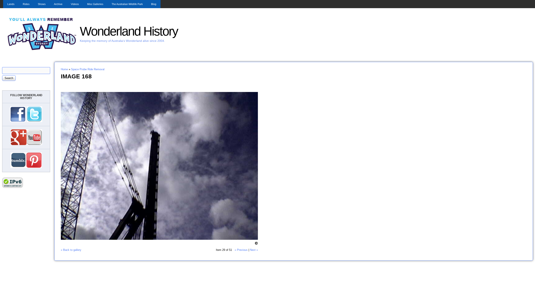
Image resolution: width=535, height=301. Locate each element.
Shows (42, 4)
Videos (75, 4)
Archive (58, 4)
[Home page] (42, 49)
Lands (10, 4)
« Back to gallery (71, 249)
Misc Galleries (95, 4)
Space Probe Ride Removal (87, 69)
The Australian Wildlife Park (127, 4)
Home (64, 69)
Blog (153, 4)
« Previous (241, 249)
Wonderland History (129, 31)
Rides (26, 4)
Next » (254, 249)
